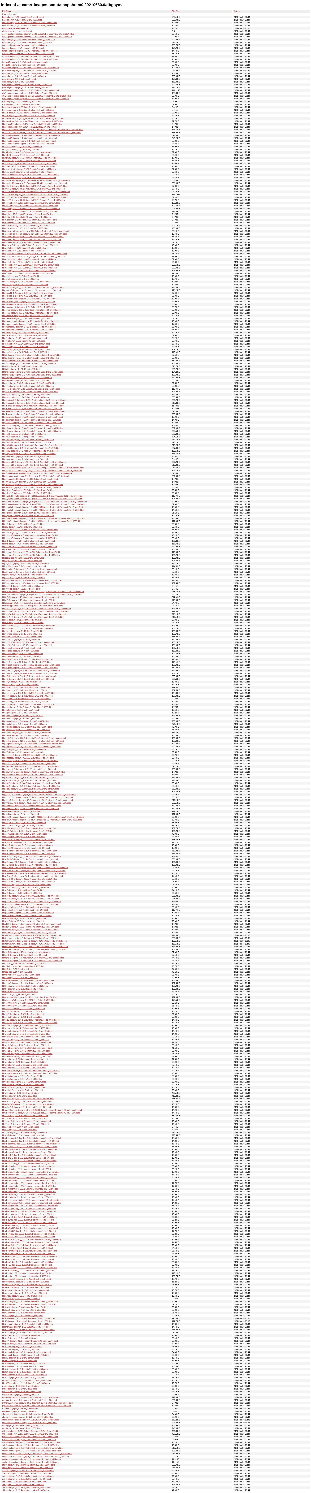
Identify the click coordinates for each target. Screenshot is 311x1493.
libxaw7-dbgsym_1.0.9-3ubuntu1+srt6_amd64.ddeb (24, 1132)
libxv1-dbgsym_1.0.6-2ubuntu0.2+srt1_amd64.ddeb (24, 1375)
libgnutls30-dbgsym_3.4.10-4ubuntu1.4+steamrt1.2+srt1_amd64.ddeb (32, 445)
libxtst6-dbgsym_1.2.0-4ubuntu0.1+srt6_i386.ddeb (23, 1372)
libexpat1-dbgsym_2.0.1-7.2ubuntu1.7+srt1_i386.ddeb (25, 352)
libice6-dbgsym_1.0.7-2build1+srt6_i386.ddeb (22, 527)
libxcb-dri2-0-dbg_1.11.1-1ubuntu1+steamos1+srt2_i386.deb (28, 1158)
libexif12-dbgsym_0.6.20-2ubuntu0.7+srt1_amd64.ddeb (26, 344)
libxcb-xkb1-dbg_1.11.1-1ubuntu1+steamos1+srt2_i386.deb (27, 1248)
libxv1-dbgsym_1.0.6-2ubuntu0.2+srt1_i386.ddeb (23, 1377)
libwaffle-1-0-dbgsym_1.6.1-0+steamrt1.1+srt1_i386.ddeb (26, 1107)
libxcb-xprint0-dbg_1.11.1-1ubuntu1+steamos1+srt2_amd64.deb (29, 1251)
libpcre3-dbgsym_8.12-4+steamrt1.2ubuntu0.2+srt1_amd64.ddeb (30, 761)
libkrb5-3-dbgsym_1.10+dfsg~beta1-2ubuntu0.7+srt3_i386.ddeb (29, 600)
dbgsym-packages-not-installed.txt (17, 31)
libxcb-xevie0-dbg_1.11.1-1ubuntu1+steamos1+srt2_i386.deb (28, 1225)
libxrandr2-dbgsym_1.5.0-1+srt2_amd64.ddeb (22, 1347)
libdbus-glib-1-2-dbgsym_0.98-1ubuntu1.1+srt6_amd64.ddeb (28, 293)
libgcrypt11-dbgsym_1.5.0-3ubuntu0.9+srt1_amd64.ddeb (26, 394)
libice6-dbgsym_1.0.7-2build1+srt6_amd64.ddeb (23, 524)
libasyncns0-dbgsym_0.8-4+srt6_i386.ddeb (20, 149)
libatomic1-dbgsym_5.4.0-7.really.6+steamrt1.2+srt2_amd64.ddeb (30, 158)
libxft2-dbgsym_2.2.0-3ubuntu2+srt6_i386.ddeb (22, 1316)
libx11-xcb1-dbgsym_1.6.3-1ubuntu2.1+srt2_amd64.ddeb (26, 1121)
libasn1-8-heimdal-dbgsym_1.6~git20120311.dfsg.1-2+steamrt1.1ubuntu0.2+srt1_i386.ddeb (41, 133)
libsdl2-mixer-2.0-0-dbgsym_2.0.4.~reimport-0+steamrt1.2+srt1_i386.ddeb (33, 871)
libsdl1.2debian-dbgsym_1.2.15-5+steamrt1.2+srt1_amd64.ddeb (29, 851)
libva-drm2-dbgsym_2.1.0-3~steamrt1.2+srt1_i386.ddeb (26, 1034)
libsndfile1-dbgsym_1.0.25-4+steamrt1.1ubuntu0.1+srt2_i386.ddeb (30, 899)
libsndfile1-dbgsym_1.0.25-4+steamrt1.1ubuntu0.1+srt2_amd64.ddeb (32, 896)
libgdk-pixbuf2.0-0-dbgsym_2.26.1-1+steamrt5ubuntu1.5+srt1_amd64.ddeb (34, 400)
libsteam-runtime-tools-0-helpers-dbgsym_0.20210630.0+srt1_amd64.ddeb (34, 941)
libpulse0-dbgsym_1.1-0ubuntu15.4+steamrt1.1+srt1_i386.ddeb (29, 792)
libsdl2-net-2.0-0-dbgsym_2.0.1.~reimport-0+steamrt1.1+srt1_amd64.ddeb (34, 873)
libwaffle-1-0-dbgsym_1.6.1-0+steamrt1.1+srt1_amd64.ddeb (28, 1104)
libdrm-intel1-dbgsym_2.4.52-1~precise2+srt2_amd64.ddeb (27, 316)
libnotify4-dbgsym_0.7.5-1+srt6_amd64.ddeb (21, 682)
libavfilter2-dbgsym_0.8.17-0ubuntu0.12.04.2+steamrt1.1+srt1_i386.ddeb (33, 189)
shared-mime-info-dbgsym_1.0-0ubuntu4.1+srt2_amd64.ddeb (28, 1414)
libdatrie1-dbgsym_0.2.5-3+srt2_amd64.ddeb (21, 276)
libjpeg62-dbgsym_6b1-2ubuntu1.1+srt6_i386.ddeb (24, 566)
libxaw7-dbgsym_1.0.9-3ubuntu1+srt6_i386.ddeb (23, 1135)
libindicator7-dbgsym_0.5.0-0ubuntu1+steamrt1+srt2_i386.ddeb (29, 538)
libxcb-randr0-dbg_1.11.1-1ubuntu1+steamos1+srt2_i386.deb (28, 1180)
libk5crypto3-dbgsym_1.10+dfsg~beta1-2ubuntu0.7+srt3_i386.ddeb (31, 583)
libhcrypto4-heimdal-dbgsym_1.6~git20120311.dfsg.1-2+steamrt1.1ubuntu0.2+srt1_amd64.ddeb (43, 496)
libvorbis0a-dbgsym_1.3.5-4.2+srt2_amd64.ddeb (23, 1076)
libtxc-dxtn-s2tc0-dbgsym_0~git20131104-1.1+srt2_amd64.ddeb (29, 997)
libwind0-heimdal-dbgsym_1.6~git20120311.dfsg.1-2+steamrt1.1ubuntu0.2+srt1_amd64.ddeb (42, 1110)
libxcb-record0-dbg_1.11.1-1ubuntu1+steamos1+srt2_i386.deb (29, 1186)
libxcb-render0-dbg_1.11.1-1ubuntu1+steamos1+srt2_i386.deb (29, 1192)
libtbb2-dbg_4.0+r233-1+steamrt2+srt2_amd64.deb (24, 963)
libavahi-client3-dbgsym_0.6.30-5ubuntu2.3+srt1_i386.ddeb (28, 172)
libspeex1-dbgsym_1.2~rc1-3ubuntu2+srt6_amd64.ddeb (26, 907)
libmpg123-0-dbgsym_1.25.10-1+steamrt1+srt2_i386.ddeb (27, 645)
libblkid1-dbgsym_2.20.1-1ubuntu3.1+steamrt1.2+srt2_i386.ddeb (30, 206)
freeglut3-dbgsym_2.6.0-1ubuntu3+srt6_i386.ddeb (23, 65)
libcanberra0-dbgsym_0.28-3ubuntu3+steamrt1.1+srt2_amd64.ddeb (31, 242)
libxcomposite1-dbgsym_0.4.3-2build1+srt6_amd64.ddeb (26, 1279)
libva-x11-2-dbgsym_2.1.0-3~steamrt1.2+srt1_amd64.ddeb (27, 1054)
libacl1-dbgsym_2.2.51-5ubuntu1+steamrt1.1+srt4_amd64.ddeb (29, 113)
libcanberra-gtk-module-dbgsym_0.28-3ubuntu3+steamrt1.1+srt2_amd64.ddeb (35, 231)
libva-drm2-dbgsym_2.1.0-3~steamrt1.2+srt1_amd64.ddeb (27, 1031)
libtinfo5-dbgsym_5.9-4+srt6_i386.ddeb (19, 994)
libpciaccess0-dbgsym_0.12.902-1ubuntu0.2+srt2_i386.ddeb (28, 758)
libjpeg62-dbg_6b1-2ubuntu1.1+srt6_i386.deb (22, 561)
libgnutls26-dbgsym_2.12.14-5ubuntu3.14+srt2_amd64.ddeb (28, 440)
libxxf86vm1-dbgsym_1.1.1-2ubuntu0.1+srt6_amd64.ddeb (27, 1380)
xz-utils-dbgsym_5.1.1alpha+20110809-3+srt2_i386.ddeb (26, 1473)
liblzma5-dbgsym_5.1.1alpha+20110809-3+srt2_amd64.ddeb (28, 625)
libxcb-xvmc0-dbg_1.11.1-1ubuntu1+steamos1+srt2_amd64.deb (29, 1268)
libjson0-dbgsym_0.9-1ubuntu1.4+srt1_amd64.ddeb (24, 575)
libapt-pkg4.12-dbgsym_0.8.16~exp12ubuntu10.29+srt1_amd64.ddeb (32, 124)
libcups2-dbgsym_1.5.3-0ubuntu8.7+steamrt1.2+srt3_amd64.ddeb (30, 265)
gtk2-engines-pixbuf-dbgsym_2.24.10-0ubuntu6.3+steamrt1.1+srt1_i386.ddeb (35, 99)
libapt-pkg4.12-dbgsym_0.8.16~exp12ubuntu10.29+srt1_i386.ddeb (31, 127)
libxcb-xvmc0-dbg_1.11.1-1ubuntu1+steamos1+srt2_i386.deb (28, 1270)
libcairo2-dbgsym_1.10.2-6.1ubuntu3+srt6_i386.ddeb (25, 228)
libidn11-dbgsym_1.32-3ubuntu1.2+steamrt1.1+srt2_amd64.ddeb (30, 530)
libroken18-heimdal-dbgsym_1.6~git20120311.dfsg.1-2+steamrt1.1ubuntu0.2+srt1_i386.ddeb (42, 820)
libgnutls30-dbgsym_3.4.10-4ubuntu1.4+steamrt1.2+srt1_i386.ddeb (31, 448)
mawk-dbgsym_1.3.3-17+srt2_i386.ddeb (19, 1389)
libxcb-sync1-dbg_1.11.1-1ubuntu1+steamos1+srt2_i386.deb (28, 1220)
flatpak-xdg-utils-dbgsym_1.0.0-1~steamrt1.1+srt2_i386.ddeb (28, 54)
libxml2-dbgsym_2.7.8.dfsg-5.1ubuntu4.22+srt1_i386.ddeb (27, 1332)
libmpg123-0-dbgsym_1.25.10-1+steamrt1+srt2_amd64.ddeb (28, 642)
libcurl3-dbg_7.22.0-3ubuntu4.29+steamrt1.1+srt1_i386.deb (27, 273)
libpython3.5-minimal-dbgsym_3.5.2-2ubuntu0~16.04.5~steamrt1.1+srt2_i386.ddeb (37, 797)
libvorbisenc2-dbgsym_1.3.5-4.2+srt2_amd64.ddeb (24, 1082)
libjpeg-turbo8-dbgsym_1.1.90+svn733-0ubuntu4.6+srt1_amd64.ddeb (32, 552)
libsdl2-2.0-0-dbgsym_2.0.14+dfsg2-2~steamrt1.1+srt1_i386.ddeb (30, 859)
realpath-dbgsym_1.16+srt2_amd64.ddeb (20, 1408)
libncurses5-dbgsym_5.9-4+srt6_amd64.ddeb (21, 648)
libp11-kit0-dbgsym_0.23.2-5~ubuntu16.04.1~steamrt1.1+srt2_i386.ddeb (33, 741)
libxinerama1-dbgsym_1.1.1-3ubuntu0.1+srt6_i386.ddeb (26, 1327)
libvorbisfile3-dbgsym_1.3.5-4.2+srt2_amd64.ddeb (23, 1087)
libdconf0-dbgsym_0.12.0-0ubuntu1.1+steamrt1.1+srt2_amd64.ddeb (31, 310)
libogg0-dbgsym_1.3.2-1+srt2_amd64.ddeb (20, 710)
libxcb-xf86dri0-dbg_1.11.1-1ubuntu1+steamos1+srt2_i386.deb (29, 1231)
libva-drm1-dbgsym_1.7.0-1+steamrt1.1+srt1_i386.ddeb (26, 1028)
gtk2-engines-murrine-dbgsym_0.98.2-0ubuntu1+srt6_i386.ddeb (29, 93)
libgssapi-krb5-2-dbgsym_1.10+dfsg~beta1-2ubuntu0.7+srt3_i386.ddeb (32, 465)
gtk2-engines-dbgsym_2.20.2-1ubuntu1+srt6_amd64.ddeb (27, 85)
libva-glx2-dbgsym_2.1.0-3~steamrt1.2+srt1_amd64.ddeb (26, 1042)
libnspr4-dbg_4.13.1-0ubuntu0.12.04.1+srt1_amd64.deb (26, 687)
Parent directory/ (9, 14)
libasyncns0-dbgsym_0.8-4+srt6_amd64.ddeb (22, 147)
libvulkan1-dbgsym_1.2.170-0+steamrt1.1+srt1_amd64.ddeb (28, 1099)
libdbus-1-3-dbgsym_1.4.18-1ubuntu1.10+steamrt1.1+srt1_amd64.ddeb (33, 287)
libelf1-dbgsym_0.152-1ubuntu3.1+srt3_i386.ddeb (23, 341)
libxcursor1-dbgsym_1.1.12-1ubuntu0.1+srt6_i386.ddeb (26, 1287)
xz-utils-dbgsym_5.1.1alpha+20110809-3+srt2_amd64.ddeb (28, 1471)
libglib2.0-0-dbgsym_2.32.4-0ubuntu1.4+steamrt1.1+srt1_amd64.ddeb (32, 423)
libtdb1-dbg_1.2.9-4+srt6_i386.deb (17, 972)
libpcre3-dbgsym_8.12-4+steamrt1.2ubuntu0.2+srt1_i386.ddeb (29, 764)
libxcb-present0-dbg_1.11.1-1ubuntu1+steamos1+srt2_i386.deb (29, 1175)
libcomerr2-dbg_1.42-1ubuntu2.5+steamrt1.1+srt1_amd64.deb (29, 259)
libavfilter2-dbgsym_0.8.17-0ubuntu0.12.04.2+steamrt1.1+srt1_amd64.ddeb (34, 186)
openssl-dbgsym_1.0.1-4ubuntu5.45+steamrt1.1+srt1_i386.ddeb (29, 1400)
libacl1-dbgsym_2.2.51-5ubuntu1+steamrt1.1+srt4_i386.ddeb (28, 116)
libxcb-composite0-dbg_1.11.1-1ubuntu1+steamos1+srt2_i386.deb (30, 1141)
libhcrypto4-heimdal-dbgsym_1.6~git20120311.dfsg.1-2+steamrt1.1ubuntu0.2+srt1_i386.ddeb (42, 499)
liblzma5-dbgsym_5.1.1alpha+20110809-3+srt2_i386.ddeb (27, 628)
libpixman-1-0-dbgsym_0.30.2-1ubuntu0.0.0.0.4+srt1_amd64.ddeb (30, 778)
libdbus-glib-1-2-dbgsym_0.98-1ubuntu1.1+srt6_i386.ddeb (27, 296)
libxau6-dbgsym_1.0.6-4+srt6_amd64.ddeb (20, 1127)
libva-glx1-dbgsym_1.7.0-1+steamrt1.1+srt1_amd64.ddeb (26, 1037)
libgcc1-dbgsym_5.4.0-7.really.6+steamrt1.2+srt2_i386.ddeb (28, 386)
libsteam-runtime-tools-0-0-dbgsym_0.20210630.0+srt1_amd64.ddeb (31, 935)
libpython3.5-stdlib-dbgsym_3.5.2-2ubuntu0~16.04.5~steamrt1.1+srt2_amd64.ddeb (37, 800)
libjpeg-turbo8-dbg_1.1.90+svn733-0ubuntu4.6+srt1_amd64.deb (29, 547)
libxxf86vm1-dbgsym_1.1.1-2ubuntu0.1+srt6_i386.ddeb (26, 1383)
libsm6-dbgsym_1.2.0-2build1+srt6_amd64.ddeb (23, 890)
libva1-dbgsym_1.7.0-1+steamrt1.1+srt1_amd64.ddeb (25, 1059)
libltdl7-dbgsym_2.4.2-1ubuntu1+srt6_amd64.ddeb (24, 620)
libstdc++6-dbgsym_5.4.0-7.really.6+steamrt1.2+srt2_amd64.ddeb (30, 930)
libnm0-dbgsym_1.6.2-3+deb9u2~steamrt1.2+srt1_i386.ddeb (28, 679)
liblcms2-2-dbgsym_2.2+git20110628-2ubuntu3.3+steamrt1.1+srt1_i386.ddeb (35, 611)
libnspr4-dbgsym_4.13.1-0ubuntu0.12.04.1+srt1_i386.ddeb (27, 696)
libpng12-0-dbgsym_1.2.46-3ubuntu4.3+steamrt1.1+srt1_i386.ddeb (31, 786)
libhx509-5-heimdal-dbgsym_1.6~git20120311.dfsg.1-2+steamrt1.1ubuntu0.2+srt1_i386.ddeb (42, 521)
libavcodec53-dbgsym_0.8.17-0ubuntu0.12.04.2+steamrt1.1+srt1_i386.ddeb (34, 183)
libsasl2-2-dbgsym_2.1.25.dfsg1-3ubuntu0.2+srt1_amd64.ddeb (29, 828)
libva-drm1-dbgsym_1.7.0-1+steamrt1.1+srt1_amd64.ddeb (27, 1025)
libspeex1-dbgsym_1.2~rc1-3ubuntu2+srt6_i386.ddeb (25, 910)
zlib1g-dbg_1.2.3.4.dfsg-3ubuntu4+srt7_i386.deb (23, 1485)
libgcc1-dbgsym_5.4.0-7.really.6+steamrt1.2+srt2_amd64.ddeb (29, 383)
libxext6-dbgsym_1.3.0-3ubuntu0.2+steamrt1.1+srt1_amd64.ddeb (30, 1301)
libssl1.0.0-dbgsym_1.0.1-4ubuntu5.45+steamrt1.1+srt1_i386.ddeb (30, 927)
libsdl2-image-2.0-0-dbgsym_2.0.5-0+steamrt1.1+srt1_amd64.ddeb (31, 862)
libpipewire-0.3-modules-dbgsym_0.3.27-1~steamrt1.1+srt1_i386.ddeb (32, 775)
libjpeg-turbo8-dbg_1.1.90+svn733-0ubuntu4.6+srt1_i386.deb (28, 549)
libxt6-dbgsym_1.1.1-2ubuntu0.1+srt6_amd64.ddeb (24, 1363)
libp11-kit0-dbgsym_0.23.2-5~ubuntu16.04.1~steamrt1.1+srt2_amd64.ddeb (34, 738)
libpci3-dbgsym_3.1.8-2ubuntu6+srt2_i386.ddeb (22, 752)
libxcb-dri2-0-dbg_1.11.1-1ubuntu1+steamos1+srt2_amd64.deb (29, 1155)
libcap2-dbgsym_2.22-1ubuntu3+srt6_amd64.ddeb (24, 248)
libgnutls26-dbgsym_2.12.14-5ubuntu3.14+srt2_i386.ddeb (27, 442)
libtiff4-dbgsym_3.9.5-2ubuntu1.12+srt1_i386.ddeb (24, 989)
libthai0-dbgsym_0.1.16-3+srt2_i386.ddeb (20, 978)
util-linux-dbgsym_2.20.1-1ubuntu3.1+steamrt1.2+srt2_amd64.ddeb (31, 1431)
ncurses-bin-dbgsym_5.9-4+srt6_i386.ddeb (20, 1395)
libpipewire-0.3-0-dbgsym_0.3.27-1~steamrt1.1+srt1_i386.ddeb (29, 769)
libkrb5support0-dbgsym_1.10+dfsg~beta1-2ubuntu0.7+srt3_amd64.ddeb (33, 603)
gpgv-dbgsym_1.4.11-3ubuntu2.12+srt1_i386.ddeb (24, 76)
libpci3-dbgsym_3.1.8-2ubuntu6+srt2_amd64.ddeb (24, 749)
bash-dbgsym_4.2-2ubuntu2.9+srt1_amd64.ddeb (23, 17)
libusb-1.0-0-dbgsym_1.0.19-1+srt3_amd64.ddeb (23, 1014)
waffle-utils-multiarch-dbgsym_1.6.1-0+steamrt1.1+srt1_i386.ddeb (30, 1462)
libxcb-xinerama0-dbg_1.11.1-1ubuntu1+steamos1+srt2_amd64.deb (31, 1239)
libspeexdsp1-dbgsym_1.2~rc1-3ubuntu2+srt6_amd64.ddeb (28, 913)
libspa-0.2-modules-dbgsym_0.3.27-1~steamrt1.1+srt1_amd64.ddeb (31, 902)
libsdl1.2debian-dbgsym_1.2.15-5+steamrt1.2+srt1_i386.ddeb (28, 854)
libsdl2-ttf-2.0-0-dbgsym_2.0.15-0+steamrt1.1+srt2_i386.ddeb (28, 882)
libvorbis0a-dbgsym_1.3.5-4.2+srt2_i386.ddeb (22, 1079)
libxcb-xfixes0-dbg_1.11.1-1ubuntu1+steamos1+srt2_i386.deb (28, 1237)
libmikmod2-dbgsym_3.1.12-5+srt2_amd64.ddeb (23, 631)
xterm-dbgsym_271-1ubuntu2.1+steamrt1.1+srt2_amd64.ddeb (28, 1465)
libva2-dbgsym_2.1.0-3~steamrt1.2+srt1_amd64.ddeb (25, 1065)
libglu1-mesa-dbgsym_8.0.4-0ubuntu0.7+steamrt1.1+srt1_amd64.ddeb (32, 428)
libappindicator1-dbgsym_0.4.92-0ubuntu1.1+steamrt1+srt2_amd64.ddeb (33, 118)
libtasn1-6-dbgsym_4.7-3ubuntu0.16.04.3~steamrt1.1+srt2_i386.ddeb (32, 961)
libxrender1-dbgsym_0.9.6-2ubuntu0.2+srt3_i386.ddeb (25, 1355)
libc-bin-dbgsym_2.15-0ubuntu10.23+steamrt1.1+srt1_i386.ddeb (29, 211)
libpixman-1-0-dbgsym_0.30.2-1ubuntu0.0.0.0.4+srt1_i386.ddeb (29, 780)
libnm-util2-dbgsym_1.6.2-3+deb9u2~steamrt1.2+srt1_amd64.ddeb (31, 670)
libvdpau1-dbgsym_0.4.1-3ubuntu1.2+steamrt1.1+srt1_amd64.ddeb (31, 1071)
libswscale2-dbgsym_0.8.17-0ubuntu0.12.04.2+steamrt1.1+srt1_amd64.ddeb (35, 947)
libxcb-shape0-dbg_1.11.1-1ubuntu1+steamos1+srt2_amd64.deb (30, 1206)
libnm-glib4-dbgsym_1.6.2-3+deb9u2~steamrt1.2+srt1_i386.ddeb (30, 668)
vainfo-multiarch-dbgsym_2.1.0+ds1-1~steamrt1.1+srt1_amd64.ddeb (31, 1442)
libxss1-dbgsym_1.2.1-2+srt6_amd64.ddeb (20, 1358)
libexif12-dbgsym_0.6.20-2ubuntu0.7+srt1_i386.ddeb (25, 347)
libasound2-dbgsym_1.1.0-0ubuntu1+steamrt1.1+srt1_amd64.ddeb (31, 135)
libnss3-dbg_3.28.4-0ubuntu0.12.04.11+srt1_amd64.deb (26, 699)
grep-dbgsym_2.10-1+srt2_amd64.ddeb (19, 79)
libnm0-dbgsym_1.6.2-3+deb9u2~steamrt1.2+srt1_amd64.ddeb (29, 676)
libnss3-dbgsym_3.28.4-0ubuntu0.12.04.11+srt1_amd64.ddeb (28, 704)
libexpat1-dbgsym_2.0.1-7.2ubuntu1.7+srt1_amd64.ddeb (26, 349)
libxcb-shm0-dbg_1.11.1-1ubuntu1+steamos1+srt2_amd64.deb (29, 1211)
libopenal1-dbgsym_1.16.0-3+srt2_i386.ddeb (21, 718)
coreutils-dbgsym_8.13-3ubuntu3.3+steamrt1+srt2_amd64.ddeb (29, 23)
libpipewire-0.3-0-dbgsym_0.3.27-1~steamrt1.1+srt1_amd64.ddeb (30, 766)
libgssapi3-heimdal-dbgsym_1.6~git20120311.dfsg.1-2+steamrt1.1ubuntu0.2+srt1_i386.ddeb (42, 471)
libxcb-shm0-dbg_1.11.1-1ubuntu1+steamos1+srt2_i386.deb (28, 1214)
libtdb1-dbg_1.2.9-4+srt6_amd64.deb (18, 969)
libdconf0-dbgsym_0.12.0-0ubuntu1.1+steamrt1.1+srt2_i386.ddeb (30, 313)
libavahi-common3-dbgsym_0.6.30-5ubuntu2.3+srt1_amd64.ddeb (30, 175)
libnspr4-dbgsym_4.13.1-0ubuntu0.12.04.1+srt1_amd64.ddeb (28, 693)
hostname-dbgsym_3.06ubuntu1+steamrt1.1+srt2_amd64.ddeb (29, 107)
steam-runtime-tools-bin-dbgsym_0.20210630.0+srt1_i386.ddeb (29, 1423)
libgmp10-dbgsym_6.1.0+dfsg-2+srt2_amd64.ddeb (24, 434)
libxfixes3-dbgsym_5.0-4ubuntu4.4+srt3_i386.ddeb (24, 1310)
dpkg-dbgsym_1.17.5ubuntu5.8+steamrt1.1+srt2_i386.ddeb (27, 42)
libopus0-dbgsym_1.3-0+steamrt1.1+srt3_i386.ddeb (24, 724)
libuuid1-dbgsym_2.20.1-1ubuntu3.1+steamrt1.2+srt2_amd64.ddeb (31, 1020)
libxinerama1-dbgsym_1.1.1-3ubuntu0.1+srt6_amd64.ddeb (27, 1324)
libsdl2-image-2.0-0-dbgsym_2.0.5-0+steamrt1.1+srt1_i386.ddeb (29, 865)
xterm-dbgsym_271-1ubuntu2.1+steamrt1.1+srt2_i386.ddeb (27, 1468)
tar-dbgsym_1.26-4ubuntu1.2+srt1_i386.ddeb (21, 1428)
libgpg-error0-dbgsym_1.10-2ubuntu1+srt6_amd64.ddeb (26, 456)
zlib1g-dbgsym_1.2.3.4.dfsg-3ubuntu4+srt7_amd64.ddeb (26, 1487)
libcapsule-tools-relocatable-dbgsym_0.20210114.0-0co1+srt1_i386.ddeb (33, 256)
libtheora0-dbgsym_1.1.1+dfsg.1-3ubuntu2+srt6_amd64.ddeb (28, 980)
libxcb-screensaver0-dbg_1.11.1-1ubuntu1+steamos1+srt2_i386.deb (31, 1203)
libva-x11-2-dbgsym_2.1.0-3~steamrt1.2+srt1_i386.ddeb (26, 1056)
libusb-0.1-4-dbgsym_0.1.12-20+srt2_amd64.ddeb (23, 1009)
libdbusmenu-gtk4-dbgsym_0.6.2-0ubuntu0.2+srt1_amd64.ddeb (29, 304)
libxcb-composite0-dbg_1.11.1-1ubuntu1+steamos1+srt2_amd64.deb (31, 1138)
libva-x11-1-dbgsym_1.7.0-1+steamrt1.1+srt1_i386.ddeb (26, 1051)
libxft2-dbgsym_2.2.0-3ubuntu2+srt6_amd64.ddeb (23, 1313)
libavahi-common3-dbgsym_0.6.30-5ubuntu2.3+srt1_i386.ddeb (29, 178)
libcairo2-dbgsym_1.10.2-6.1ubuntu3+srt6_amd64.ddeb (26, 225)
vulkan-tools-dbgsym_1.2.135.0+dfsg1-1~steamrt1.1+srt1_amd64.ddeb (32, 1448)
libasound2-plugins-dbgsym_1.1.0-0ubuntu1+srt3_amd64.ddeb (29, 141)
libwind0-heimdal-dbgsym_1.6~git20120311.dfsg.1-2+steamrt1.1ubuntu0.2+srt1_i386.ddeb (41, 1113)
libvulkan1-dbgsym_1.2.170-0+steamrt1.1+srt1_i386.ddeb (27, 1101)
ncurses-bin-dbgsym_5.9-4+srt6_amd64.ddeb (21, 1392)
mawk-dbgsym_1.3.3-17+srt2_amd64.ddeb (20, 1386)
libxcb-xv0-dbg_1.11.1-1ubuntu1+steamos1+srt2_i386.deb (27, 1265)
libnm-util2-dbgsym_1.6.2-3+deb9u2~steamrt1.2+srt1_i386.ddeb (29, 673)
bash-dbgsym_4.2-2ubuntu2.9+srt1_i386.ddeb (22, 20)
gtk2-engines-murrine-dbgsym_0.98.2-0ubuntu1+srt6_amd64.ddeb (30, 90)
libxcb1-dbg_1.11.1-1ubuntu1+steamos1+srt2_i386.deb (26, 1276)
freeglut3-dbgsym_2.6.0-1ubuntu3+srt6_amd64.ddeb (25, 62)
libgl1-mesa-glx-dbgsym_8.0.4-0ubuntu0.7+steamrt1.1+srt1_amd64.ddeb (33, 411)
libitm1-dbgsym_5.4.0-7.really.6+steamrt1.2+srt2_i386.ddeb (27, 544)
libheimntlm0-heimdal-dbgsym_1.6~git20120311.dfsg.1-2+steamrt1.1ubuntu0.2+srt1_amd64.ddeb (44, 507)
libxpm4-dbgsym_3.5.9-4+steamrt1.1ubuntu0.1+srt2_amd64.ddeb (30, 1341)
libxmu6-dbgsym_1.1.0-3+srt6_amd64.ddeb (21, 1335)
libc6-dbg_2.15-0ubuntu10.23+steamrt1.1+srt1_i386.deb (26, 217)
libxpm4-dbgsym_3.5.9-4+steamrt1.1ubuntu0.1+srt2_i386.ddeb (29, 1344)
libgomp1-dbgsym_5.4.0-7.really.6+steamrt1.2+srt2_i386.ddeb (29, 454)
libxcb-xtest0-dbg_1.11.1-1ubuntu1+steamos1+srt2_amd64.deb (29, 1256)
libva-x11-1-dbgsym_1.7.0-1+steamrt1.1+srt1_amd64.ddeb (27, 1048)
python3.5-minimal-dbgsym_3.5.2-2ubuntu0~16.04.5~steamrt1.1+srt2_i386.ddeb (36, 1406)
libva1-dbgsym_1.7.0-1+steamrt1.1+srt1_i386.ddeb (24, 1062)
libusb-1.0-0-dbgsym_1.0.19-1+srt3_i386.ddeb (22, 1017)
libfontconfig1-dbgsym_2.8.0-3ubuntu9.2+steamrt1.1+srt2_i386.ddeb (31, 375)
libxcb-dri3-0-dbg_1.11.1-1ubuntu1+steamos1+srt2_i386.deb (28, 1163)
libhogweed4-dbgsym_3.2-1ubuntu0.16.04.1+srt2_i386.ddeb (28, 516)
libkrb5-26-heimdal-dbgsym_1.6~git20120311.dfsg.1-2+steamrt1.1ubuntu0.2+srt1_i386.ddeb (42, 594)
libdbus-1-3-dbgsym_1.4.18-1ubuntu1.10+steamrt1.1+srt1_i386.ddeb (31, 290)
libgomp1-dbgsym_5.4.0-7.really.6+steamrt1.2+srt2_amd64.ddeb (30, 451)
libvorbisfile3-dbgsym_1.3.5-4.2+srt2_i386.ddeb (22, 1090)
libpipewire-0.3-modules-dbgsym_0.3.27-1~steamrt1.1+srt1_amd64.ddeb (33, 772)
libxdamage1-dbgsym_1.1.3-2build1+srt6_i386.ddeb (24, 1293)
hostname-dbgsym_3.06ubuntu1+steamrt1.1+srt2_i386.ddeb (28, 110)
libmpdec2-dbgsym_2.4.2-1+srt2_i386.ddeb (21, 640)
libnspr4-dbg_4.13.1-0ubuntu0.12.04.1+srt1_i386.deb (25, 690)
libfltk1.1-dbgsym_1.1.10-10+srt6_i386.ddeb (21, 369)
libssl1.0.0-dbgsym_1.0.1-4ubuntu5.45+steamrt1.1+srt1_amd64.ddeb (31, 924)
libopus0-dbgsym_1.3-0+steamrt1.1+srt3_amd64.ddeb (25, 721)
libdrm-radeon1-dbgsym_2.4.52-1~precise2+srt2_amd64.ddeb (29, 327)
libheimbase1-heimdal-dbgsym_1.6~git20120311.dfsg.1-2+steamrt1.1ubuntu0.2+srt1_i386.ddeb (43, 504)
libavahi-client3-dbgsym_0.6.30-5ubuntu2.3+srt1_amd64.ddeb (29, 169)
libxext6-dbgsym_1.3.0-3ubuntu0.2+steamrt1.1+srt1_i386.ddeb (29, 1304)
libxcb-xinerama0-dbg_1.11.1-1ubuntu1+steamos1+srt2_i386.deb (30, 1242)
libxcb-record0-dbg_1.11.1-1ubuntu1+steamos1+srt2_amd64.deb (30, 1183)
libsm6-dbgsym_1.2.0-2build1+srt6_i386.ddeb (22, 893)
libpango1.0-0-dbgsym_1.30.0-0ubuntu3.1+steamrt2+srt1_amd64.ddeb (32, 744)
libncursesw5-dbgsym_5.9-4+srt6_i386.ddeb (21, 656)
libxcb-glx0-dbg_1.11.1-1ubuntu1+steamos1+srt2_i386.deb (27, 1169)
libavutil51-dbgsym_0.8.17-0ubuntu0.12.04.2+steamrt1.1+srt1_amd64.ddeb (34, 197)
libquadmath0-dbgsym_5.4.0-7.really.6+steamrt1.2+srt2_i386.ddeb (30, 809)
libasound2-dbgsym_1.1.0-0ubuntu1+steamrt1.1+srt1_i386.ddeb (29, 138)
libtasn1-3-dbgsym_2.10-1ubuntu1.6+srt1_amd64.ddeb (26, 952)
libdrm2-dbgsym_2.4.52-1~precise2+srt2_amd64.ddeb (25, 333)
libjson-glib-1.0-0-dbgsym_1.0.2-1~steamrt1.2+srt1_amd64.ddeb (29, 569)
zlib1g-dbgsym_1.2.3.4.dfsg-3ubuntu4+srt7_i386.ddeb (25, 1490)
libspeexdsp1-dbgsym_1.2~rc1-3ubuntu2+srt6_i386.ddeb (27, 916)
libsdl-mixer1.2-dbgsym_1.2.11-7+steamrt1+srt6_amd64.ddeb (28, 840)
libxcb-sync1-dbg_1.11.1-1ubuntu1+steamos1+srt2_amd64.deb (29, 1217)
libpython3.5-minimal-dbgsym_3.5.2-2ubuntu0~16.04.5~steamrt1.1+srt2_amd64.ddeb (39, 795)
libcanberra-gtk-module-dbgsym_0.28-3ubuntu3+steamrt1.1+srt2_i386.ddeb (34, 234)
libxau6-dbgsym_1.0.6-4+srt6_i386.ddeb (19, 1130)
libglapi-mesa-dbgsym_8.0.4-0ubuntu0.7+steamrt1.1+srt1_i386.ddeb (31, 420)
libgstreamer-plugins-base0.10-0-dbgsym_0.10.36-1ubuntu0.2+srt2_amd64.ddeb (37, 473)
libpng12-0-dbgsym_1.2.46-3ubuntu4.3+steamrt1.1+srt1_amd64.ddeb (32, 783)
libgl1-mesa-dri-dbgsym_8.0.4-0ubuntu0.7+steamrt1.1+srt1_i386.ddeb (32, 409)
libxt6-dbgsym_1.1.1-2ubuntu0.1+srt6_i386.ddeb (23, 1366)
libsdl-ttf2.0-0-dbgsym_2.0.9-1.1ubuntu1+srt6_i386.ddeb (26, 848)
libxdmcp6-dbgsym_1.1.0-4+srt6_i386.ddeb (21, 1299)
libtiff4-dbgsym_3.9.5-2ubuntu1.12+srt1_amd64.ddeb (25, 986)
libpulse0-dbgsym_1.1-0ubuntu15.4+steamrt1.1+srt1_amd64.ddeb (30, 789)
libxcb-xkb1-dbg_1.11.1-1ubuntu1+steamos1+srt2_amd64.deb (29, 1245)
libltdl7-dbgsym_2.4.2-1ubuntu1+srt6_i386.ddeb (22, 623)
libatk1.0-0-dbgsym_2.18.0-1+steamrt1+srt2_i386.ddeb (25, 155)
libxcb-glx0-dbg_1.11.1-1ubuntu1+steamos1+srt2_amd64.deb (28, 1166)
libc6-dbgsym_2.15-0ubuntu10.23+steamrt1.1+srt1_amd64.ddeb (29, 220)
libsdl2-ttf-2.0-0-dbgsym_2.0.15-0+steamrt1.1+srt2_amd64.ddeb (29, 879)
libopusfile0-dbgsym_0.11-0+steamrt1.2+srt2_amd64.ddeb (27, 727)
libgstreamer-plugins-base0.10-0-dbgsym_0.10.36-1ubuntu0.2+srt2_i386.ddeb (35, 476)
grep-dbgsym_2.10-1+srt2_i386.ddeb (18, 82)
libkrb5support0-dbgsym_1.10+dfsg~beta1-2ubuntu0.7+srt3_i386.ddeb (32, 606)
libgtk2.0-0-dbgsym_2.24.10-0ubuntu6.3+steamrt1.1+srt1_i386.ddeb (31, 487)
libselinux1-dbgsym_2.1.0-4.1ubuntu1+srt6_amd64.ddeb (26, 885)
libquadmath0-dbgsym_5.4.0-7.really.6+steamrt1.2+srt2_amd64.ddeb (31, 806)
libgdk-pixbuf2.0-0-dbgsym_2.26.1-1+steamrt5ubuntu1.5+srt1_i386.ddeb (33, 403)
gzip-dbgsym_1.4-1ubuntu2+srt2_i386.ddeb (21, 104)
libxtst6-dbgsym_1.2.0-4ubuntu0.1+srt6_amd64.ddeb (25, 1369)
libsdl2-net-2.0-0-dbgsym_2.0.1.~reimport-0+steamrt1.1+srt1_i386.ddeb (32, 876)
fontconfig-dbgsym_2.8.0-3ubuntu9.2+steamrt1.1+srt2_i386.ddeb (30, 59)
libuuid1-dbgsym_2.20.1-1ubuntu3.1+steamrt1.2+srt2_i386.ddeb (29, 1023)
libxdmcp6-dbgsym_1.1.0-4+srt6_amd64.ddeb (22, 1296)
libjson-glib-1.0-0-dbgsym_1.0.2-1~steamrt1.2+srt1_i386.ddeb (28, 572)
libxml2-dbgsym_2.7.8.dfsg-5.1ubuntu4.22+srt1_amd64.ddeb (28, 1330)
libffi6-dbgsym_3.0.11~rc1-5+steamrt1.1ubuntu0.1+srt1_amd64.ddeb (31, 355)
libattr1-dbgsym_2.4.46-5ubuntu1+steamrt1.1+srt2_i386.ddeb (28, 166)
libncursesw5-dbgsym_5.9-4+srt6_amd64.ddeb (22, 654)
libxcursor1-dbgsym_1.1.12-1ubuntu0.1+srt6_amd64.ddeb (27, 1285)
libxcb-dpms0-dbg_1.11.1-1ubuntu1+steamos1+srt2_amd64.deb (29, 1149)
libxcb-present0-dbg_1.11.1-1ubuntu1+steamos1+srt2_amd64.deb (30, 1172)
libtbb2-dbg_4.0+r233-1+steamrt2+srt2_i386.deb (23, 966)
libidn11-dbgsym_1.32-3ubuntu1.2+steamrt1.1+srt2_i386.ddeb (29, 532)
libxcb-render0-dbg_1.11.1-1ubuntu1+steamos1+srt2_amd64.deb (30, 1189)
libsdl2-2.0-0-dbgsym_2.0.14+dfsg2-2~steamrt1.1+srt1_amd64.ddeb (31, 856)
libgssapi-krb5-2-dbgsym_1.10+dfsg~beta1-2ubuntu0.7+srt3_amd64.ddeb (34, 462)
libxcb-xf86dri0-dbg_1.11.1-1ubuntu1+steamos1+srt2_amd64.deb (30, 1228)
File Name (6, 11)
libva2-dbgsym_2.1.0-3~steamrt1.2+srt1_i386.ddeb (24, 1068)
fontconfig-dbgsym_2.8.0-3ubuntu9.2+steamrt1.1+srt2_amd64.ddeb (31, 56)
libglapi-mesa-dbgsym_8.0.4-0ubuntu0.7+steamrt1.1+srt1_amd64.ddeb (32, 417)
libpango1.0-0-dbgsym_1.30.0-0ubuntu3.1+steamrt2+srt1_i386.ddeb (31, 747)
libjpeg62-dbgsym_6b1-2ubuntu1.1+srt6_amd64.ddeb (25, 563)
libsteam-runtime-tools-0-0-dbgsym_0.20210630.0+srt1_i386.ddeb (30, 938)
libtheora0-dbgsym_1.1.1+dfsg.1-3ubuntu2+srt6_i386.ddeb (27, 983)
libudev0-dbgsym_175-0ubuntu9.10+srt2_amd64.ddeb (25, 1003)
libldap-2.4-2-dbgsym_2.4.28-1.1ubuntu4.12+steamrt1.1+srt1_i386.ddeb (33, 617)
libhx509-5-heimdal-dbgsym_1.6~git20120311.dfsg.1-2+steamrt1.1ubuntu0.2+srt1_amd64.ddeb (43, 518)
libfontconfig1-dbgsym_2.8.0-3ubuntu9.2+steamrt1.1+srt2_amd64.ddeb (32, 372)
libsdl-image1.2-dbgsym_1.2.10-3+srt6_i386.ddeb (23, 837)
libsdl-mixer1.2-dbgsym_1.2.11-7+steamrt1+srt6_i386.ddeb (27, 842)
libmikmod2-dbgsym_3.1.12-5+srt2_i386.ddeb (22, 634)
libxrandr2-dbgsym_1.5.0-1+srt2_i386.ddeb (20, 1349)
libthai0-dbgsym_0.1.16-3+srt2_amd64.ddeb (21, 975)
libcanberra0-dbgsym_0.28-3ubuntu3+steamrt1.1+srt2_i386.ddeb (30, 245)
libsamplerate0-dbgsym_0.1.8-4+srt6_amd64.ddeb (24, 823)
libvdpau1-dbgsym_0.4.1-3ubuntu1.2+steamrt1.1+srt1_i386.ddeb (30, 1073)
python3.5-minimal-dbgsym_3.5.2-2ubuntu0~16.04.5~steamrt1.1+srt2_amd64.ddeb (37, 1403)
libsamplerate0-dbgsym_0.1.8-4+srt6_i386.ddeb (22, 825)
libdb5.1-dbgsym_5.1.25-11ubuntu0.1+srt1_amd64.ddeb (26, 282)
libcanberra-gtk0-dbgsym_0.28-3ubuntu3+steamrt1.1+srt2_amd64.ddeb (33, 237)
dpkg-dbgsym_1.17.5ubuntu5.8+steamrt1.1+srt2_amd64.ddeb (28, 40)
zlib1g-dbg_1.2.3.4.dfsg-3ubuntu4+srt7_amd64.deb (24, 1482)
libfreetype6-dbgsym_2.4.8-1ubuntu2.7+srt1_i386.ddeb (25, 380)
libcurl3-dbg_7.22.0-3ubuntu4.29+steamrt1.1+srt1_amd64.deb (29, 271)
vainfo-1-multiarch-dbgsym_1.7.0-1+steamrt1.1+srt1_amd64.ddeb (30, 1437)
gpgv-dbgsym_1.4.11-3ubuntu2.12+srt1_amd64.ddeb (25, 73)
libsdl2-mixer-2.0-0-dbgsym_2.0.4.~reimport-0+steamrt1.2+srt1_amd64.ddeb (35, 868)
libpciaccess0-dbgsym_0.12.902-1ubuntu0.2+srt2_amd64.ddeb (29, 755)
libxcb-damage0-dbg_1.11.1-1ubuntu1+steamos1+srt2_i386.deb (29, 1147)
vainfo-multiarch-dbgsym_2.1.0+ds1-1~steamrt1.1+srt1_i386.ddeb (30, 1445)
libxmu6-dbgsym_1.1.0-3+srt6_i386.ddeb (20, 1338)
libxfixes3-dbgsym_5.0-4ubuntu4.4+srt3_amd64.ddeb (25, 1307)
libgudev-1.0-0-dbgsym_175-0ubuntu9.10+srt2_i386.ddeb (27, 493)
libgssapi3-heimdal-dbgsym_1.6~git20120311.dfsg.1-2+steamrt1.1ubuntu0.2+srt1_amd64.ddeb (43, 468)
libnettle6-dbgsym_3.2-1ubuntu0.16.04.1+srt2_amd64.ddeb (27, 659)
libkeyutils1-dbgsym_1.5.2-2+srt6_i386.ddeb (21, 589)
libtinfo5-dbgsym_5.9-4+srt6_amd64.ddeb (20, 992)
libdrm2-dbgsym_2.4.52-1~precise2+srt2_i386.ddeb (24, 335)
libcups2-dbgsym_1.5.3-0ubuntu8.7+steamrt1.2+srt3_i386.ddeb (29, 268)
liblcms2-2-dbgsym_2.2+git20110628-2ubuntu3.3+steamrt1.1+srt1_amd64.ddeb (36, 609)
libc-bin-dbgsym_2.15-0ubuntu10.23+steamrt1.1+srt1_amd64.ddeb (31, 209)
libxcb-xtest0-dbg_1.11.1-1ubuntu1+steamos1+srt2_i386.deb (28, 1259)
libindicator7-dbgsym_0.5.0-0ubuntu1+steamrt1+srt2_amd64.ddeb (30, 535)
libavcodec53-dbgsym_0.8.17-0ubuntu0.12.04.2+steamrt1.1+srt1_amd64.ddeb (36, 180)
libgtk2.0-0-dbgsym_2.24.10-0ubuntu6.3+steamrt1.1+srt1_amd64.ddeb (32, 485)
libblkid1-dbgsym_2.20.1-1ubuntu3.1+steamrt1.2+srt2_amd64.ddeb (31, 203)
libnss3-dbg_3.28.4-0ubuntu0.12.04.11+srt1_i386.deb (25, 701)
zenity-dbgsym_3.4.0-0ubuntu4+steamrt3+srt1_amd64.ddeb (28, 1476)
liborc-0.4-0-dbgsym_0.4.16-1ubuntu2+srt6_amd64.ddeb (26, 732)
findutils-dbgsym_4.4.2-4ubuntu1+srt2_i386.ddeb (23, 48)
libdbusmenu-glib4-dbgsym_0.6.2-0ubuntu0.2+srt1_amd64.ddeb (30, 299)
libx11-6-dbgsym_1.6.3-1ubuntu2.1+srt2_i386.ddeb (24, 1118)
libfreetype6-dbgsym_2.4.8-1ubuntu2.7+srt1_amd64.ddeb (27, 378)
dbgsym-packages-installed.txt (15, 28)
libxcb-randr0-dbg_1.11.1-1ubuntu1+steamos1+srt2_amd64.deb (29, 1178)
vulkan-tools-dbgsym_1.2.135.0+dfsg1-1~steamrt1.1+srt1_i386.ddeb (31, 1451)
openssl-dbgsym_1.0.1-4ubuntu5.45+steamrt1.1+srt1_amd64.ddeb (31, 1397)
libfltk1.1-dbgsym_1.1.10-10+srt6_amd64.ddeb (22, 366)
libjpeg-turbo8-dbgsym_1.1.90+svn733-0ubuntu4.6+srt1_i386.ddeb (31, 555)
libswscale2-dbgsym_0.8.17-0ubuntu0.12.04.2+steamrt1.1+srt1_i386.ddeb (34, 949)
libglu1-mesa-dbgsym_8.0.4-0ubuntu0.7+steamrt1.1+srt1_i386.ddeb (31, 431)
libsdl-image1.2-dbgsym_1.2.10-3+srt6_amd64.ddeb (24, 834)
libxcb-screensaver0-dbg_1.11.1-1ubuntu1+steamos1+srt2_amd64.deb (32, 1200)
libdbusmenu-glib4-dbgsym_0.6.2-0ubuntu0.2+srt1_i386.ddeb (28, 302)
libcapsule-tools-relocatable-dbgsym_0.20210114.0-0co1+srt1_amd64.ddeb (34, 254)
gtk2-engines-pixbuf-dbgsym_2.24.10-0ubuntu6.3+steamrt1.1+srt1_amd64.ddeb (36, 96)
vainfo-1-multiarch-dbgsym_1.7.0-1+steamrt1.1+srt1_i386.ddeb (29, 1440)
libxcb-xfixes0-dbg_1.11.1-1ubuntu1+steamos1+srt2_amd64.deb (30, 1234)
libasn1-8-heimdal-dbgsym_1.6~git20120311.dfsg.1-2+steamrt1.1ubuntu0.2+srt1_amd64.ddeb (42, 130)
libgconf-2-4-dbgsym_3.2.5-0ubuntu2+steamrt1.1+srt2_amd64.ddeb (31, 389)
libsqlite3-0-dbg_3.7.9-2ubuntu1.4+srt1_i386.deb (23, 921)
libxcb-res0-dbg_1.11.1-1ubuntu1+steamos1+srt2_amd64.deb (28, 1194)
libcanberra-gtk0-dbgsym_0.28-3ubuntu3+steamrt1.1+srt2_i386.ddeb (31, 240)
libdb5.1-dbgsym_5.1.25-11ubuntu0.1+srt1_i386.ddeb (25, 285)
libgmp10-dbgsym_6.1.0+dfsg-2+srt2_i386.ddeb (22, 437)
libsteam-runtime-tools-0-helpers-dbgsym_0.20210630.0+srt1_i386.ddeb (33, 944)
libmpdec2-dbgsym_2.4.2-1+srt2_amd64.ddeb (22, 637)
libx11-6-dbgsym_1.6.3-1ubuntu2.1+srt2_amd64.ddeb (25, 1116)
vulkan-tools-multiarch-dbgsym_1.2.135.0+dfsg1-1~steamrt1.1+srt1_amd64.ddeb (37, 1454)
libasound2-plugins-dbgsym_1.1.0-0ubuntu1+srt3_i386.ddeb (28, 144)
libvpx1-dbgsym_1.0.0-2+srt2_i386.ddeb (19, 1096)
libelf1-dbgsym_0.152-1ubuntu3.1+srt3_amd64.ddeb (24, 338)
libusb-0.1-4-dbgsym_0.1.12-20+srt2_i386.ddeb (22, 1011)
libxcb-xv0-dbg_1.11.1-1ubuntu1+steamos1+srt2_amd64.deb (28, 1262)
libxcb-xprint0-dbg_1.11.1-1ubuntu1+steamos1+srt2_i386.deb (28, 1254)
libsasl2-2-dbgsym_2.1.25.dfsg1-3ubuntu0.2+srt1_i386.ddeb (28, 831)
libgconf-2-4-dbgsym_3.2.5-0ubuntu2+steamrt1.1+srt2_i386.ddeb (30, 392)
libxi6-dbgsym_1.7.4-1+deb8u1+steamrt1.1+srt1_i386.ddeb (27, 1321)
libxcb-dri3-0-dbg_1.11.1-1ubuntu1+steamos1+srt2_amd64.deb (29, 1161)
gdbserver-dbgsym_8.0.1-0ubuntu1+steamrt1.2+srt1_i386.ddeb (29, 70)
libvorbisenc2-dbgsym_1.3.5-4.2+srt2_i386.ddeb (23, 1085)
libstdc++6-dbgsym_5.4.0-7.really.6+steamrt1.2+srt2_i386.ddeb (29, 933)
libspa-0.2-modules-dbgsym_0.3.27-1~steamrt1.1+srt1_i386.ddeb (30, 904)
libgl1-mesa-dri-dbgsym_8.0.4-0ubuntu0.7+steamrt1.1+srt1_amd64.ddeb (33, 406)
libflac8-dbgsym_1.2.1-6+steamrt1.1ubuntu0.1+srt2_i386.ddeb (29, 363)
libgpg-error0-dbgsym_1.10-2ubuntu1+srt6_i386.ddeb (25, 459)
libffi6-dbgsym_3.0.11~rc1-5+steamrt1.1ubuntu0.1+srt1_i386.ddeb (30, 358)
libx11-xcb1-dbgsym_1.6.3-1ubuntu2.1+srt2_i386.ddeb (25, 1124)
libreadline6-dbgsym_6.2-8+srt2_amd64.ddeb (22, 811)
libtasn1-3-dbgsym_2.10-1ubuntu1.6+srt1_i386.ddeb (24, 955)
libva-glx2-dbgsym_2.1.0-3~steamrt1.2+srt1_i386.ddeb (25, 1045)
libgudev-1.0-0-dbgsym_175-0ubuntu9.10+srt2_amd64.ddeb (28, 490)
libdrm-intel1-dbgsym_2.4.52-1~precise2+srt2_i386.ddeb (26, 318)
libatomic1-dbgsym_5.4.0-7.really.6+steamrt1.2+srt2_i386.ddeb (29, 161)
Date (236, 11)
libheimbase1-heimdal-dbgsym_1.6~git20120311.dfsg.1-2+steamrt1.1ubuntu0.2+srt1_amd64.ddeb (44, 502)
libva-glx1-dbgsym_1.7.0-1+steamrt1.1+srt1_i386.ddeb (25, 1040)
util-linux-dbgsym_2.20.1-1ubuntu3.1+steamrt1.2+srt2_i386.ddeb (30, 1434)
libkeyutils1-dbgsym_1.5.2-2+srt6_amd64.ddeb (22, 586)
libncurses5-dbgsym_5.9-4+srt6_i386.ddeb (20, 651)
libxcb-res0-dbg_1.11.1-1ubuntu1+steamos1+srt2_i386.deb (27, 1197)
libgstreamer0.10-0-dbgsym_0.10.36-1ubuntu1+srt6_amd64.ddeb (30, 479)
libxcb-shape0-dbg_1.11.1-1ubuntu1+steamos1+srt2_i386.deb (29, 1209)
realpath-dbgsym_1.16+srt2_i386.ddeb (19, 1411)
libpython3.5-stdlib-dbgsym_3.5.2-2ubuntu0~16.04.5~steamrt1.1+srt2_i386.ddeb (36, 803)
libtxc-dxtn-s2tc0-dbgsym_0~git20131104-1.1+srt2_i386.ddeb (28, 1000)
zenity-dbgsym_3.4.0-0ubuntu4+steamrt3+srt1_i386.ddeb (26, 1479)
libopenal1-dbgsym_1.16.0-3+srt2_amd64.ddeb (22, 716)
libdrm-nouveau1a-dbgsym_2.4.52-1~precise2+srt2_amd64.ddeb (30, 321)
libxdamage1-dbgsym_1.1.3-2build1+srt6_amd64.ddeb (25, 1290)
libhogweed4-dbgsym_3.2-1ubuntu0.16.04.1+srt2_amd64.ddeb (29, 513)
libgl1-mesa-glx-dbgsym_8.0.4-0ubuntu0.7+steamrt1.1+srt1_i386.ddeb (32, 414)
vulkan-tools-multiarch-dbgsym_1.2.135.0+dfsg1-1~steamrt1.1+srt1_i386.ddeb (35, 1456)
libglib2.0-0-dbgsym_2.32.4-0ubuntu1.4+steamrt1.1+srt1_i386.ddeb (31, 425)
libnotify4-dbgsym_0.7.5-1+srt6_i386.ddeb (20, 685)
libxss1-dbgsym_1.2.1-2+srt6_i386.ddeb (19, 1361)
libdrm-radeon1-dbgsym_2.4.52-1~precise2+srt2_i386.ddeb (27, 330)
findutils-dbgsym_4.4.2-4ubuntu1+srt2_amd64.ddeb (24, 45)
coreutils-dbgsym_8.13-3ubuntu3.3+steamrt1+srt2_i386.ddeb (28, 25)
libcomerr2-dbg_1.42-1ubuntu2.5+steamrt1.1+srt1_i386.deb (27, 262)
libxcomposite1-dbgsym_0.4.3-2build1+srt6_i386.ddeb (25, 1282)
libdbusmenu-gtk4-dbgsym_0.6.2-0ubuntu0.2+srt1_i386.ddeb (28, 307)
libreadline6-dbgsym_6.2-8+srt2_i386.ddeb (20, 814)
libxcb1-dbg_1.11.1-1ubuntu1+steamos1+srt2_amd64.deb (27, 1273)
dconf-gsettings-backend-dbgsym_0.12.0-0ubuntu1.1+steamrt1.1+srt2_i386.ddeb (37, 37)
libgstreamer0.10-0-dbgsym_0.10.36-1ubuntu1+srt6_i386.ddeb (29, 482)
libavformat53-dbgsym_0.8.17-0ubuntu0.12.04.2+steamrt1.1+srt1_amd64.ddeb (36, 192)
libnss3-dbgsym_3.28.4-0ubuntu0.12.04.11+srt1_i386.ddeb (27, 707)
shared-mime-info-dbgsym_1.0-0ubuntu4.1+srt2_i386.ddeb (27, 1417)
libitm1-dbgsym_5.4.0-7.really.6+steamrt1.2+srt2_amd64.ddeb (28, 541)
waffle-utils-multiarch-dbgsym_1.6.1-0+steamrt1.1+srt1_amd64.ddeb (31, 1459)
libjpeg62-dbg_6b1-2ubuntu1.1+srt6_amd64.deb (23, 558)
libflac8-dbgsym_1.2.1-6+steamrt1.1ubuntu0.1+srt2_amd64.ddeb (30, 361)
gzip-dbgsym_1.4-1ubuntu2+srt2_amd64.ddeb (22, 101)
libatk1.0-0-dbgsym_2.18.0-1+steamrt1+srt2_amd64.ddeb (27, 152)
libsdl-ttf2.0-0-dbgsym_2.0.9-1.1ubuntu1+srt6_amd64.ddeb (27, 845)
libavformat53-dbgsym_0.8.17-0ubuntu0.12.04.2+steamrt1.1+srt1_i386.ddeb (35, 195)
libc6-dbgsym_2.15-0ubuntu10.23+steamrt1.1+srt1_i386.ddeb (28, 223)
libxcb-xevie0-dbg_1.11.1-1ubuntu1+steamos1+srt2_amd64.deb (29, 1223)
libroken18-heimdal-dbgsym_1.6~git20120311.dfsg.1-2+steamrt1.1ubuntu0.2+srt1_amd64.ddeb (43, 817)
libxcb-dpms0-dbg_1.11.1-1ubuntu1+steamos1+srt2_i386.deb (28, 1152)
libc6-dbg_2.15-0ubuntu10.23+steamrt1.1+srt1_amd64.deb (27, 214)
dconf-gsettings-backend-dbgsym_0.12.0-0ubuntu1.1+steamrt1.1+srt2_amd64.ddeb (38, 34)
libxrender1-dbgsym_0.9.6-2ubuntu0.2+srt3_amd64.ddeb (26, 1352)
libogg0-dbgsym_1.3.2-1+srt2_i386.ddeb (19, 713)
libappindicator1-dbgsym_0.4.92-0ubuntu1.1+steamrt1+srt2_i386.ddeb (32, 121)
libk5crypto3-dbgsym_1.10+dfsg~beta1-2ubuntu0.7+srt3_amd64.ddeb (32, 580)
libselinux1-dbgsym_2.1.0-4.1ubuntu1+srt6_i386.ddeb (25, 887)
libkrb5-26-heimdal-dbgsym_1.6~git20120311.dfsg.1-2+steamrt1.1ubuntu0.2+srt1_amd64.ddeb (43, 592)
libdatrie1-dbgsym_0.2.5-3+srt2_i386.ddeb (20, 279)
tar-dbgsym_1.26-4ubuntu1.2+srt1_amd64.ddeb (22, 1425)
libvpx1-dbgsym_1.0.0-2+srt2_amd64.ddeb (20, 1093)
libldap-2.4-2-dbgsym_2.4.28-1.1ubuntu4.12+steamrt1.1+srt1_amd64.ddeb (34, 614)
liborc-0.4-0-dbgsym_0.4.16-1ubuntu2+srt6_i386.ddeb (25, 735)
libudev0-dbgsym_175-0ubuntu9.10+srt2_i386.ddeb (24, 1006)
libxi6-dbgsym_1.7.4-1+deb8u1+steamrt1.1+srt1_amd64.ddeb (28, 1318)
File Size (176, 11)
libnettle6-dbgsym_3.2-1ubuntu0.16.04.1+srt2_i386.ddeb (26, 662)
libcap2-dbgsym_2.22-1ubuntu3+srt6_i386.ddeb (23, 251)
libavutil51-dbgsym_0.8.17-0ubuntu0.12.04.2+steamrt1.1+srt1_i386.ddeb (33, 200)
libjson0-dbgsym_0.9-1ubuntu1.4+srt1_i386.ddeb (23, 578)
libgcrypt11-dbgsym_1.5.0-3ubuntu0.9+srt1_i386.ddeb (25, 397)
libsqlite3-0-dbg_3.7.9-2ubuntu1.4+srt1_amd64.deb (24, 918)
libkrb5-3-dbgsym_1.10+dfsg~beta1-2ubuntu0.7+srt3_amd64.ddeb (30, 597)
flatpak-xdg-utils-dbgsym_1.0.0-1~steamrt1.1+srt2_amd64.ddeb (29, 51)
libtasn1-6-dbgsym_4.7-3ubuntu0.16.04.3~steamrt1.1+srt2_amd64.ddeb (33, 958)
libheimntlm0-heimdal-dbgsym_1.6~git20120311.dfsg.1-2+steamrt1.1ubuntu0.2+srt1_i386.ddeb (43, 510)
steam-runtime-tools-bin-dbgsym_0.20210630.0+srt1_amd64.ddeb (30, 1420)
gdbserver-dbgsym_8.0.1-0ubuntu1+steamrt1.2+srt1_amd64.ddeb (30, 68)
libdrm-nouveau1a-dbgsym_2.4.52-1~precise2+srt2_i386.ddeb (29, 324)
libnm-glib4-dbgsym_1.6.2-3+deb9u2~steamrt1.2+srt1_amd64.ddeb (31, 665)
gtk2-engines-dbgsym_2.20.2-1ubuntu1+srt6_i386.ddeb (26, 87)
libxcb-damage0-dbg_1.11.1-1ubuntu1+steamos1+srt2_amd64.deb (31, 1144)
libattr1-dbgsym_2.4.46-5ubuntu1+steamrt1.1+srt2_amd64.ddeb (29, 164)
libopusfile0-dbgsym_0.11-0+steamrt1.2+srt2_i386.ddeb (26, 730)
